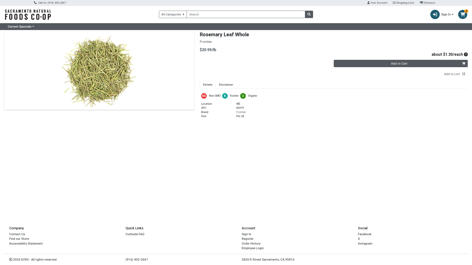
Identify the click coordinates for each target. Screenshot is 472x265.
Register (248, 239)
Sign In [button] (446, 14)
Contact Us (17, 234)
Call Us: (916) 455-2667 (51, 2)
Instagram (365, 243)
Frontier (241, 112)
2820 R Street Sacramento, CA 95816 (268, 259)
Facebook (364, 234)
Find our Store (19, 239)
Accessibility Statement (26, 243)
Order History (251, 243)
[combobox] (246, 14)
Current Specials (20, 26)
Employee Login (253, 248)
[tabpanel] (334, 107)
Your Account (378, 2)
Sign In (246, 234)
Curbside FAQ (135, 234)
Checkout (429, 2)
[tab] (208, 84)
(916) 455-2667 (137, 259)
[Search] (309, 14)
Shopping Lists (404, 2)
